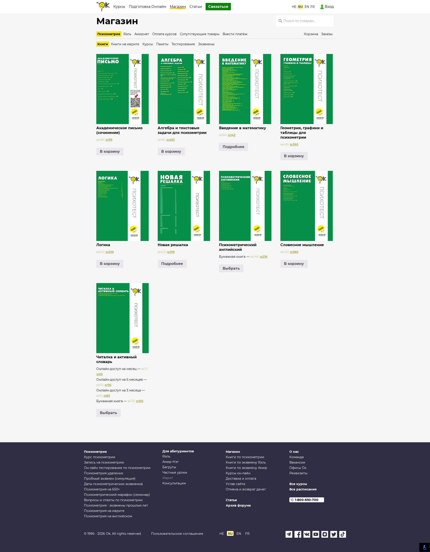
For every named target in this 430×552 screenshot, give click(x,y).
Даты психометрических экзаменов (113, 484)
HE (294, 7)
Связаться (218, 6)
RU (300, 7)
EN (307, 7)
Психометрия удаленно (103, 473)
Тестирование (183, 44)
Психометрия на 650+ (102, 489)
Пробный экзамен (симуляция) (109, 479)
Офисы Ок (297, 468)
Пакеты (162, 44)
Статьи (195, 6)
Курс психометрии (99, 457)
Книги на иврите (125, 44)
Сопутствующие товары (199, 34)
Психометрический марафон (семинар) (117, 495)
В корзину (110, 151)
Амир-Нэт (170, 462)
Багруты (169, 467)
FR (312, 7)
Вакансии (297, 462)
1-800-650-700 (306, 500)
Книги (102, 44)
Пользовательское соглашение (177, 534)
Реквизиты (298, 473)
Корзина (311, 34)
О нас (294, 452)
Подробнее (233, 147)
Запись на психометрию (104, 462)
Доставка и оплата (241, 479)
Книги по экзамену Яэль (246, 462)
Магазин (178, 6)
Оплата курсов (164, 34)
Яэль (127, 34)
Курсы (119, 6)
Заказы (327, 34)
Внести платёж (235, 34)
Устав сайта (235, 484)
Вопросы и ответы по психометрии (113, 500)
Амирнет (141, 34)
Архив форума (238, 505)
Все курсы (298, 484)
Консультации (174, 483)
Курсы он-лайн (238, 473)
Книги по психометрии (245, 457)
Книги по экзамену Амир (246, 468)
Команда (296, 457)
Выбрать (231, 268)
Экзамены (206, 44)
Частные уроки (174, 472)
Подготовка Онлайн (147, 6)
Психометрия (108, 34)
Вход (329, 6)
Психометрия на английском (108, 516)
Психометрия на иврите (104, 511)
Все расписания (303, 489)
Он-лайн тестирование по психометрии (117, 468)
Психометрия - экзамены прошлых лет (116, 505)
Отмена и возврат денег (246, 489)
